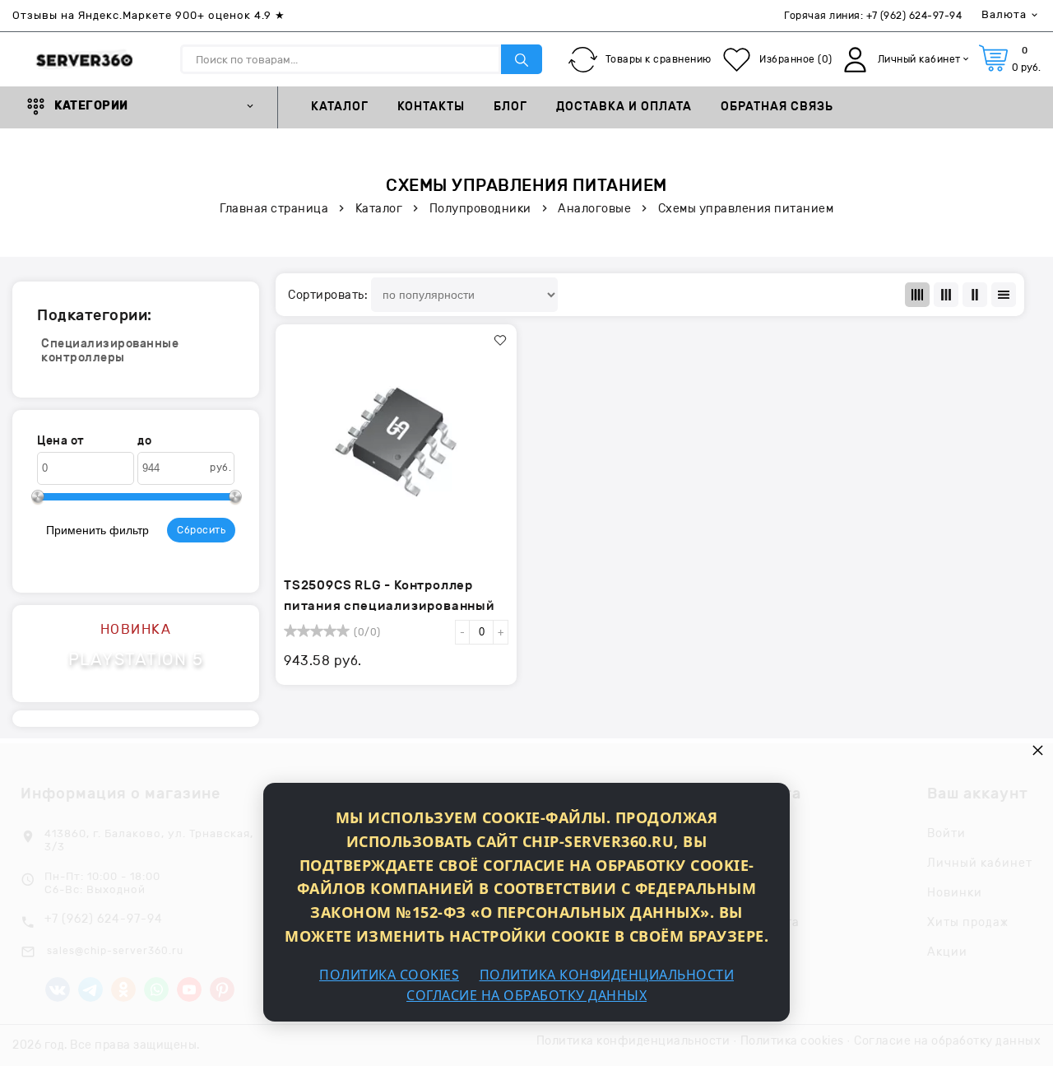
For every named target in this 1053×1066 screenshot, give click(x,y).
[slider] (317, 630)
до (144, 441)
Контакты (431, 107)
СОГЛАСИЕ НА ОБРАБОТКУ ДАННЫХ (526, 995)
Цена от (61, 441)
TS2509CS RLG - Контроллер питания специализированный (389, 595)
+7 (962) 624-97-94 (914, 15)
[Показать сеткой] (917, 294)
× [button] (1038, 749)
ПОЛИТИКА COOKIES (389, 975)
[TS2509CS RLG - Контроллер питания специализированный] (396, 441)
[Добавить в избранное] (500, 340)
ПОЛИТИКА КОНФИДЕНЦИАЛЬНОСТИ (607, 975)
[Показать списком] (946, 294)
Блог (510, 107)
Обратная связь (777, 107)
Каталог (340, 107)
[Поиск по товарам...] (521, 59)
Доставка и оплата (624, 107)
